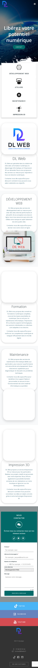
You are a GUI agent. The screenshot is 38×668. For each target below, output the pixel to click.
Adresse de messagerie (11, 554)
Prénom (7, 547)
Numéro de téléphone (10, 561)
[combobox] (8, 564)
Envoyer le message (19, 593)
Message (6, 574)
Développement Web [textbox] (12, 570)
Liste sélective (8, 567)
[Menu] (34, 4)
